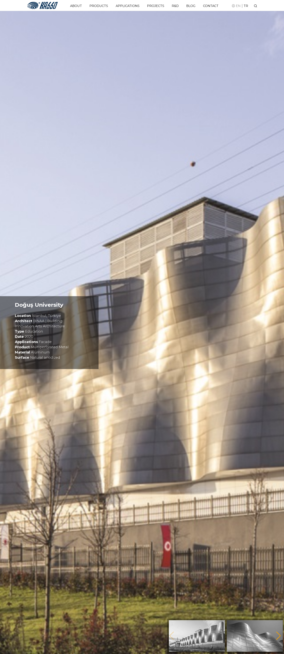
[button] (278, 636)
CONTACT (211, 6)
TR (246, 6)
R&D (175, 6)
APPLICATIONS (127, 6)
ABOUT (76, 6)
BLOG (191, 6)
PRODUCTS (98, 6)
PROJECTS (155, 6)
